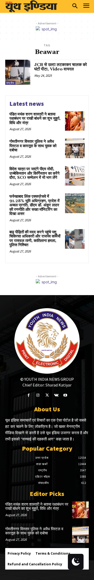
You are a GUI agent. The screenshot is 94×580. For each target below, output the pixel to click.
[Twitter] (47, 395)
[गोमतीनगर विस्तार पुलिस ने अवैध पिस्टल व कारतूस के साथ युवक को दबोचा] (75, 148)
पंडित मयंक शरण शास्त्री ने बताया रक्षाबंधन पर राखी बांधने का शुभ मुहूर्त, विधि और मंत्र (35, 118)
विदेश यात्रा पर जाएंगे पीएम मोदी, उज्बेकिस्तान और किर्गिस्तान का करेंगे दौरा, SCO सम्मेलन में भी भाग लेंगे (34, 173)
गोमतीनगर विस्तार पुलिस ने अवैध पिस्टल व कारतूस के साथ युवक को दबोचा (32, 146)
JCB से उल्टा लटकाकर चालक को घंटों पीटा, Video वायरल (60, 67)
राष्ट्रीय (10, 83)
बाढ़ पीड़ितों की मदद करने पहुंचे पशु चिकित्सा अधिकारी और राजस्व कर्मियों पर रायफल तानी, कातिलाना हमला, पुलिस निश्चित (34, 239)
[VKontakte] (56, 395)
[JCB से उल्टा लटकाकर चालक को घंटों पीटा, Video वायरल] (17, 72)
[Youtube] (65, 395)
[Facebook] (28, 395)
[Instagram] (37, 395)
